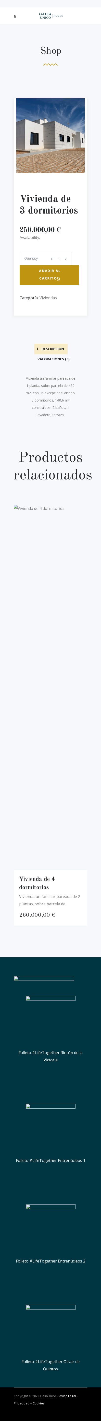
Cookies (39, 1403)
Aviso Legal (67, 1396)
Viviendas (48, 297)
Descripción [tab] (52, 348)
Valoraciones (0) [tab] (53, 359)
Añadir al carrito (50, 274)
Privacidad (21, 1403)
